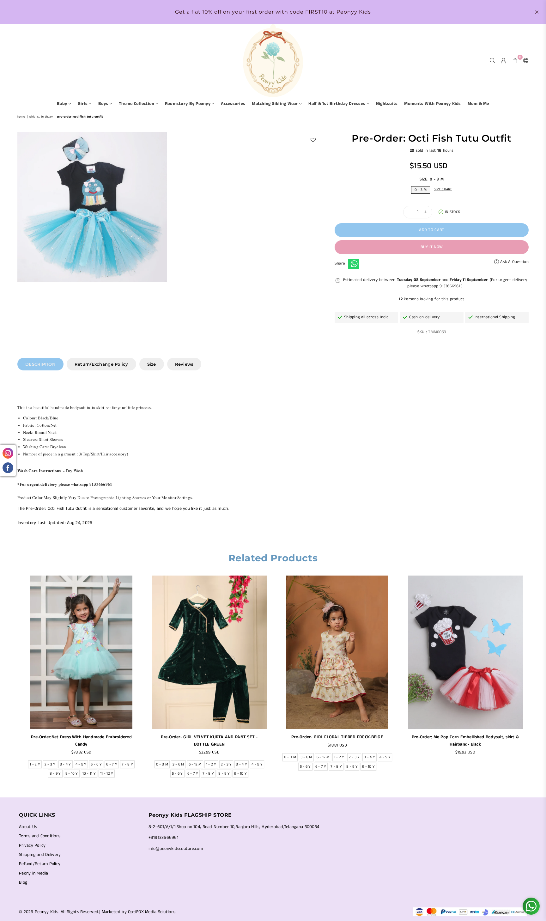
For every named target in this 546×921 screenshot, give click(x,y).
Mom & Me (478, 104)
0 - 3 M (421, 189)
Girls (83, 104)
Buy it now (432, 247)
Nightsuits (387, 104)
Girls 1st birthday (41, 116)
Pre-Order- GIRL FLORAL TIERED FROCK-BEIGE (337, 737)
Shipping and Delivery (40, 854)
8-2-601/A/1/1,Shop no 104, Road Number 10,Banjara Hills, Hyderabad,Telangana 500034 (234, 827)
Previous (13, 678)
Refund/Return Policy (39, 864)
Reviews (184, 364)
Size (151, 364)
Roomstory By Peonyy (188, 104)
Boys (104, 104)
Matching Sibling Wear (275, 104)
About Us (28, 827)
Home (21, 116)
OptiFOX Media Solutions (151, 912)
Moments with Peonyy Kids (432, 104)
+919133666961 (164, 837)
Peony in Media (33, 873)
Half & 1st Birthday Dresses (337, 104)
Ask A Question (514, 262)
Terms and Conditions (39, 836)
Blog (23, 882)
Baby (62, 104)
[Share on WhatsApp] (354, 264)
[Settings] (524, 60)
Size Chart (443, 189)
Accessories (233, 104)
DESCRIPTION (40, 364)
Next (532, 678)
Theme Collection (137, 104)
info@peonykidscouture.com (176, 848)
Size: (432, 179)
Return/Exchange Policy (101, 364)
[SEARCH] (492, 60)
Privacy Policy (32, 845)
